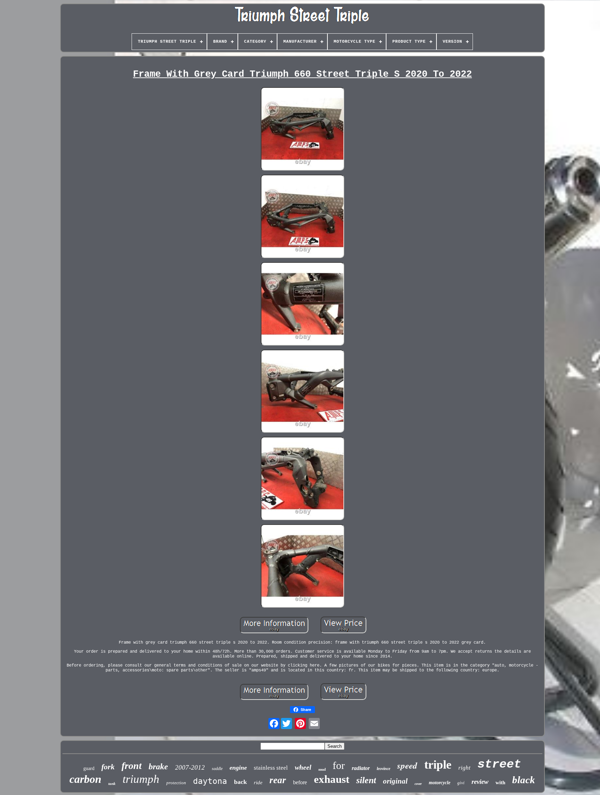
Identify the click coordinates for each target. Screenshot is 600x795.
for (339, 765)
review (480, 781)
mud (322, 769)
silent (366, 780)
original (395, 781)
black (523, 779)
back (240, 781)
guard (88, 768)
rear (277, 780)
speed (407, 765)
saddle (217, 768)
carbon (85, 779)
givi (461, 782)
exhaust (331, 779)
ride (258, 782)
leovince (383, 768)
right (464, 767)
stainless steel (271, 767)
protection (176, 782)
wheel (303, 767)
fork (108, 766)
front (132, 765)
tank (112, 783)
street (499, 764)
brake (158, 766)
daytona (210, 781)
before (300, 782)
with (500, 782)
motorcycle (439, 782)
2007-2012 (190, 767)
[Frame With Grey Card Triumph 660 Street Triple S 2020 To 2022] (302, 129)
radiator (361, 768)
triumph (141, 779)
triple (437, 764)
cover (418, 784)
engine (238, 767)
